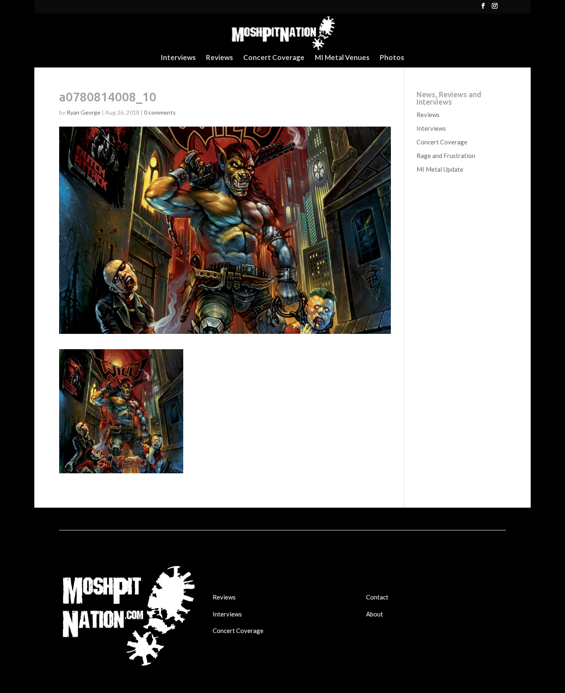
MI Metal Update (440, 169)
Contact (377, 597)
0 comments (160, 112)
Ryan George (84, 112)
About (374, 614)
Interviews (178, 58)
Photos (392, 58)
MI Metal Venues (342, 58)
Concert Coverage (273, 58)
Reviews (219, 58)
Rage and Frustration (446, 155)
